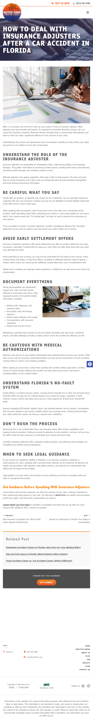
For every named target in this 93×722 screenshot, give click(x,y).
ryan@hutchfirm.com (34, 657)
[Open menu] (87, 12)
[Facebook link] (83, 686)
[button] (90, 364)
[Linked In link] (88, 686)
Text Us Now (62, 3)
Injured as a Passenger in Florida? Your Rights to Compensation (69, 519)
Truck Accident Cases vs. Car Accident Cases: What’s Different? (39, 560)
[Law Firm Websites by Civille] (46, 686)
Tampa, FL (9, 652)
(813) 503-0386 (83, 3)
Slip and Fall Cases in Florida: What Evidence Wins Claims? (37, 554)
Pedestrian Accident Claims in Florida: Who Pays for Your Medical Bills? (43, 547)
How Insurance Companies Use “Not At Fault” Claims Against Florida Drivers (22, 519)
